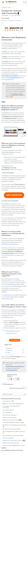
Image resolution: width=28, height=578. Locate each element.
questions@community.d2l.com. (10, 244)
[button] (23, 2)
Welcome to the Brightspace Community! (12, 20)
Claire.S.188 (5, 15)
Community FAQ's (8, 297)
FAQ (3, 22)
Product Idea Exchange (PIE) (11, 284)
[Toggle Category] (1, 398)
